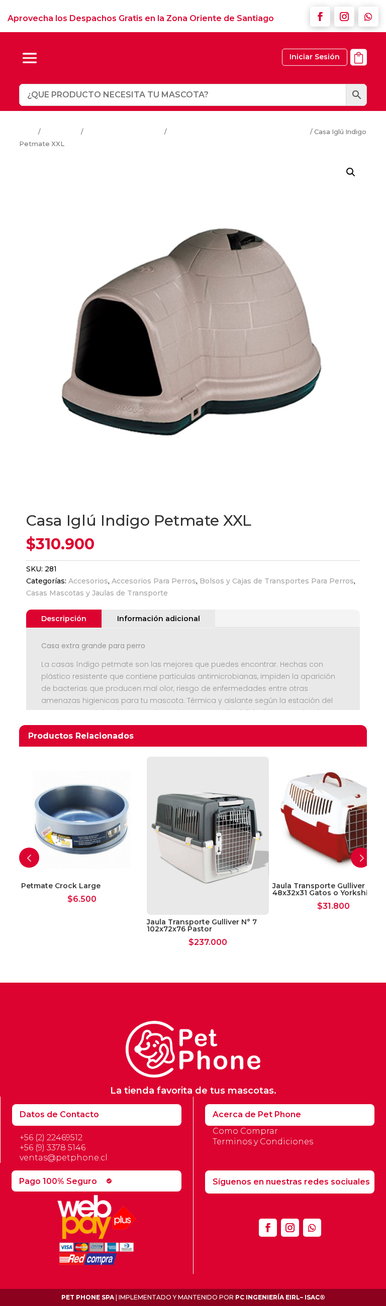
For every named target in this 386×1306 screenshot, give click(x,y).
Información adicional (158, 618)
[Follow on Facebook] (320, 17)
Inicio (28, 132)
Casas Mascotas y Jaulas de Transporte (97, 593)
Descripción (63, 618)
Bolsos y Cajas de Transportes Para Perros (238, 132)
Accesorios (60, 132)
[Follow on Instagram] (344, 17)
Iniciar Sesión (315, 56)
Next (361, 858)
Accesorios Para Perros (124, 132)
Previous (29, 858)
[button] (351, 172)
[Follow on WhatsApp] (368, 17)
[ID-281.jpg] (358, 71)
